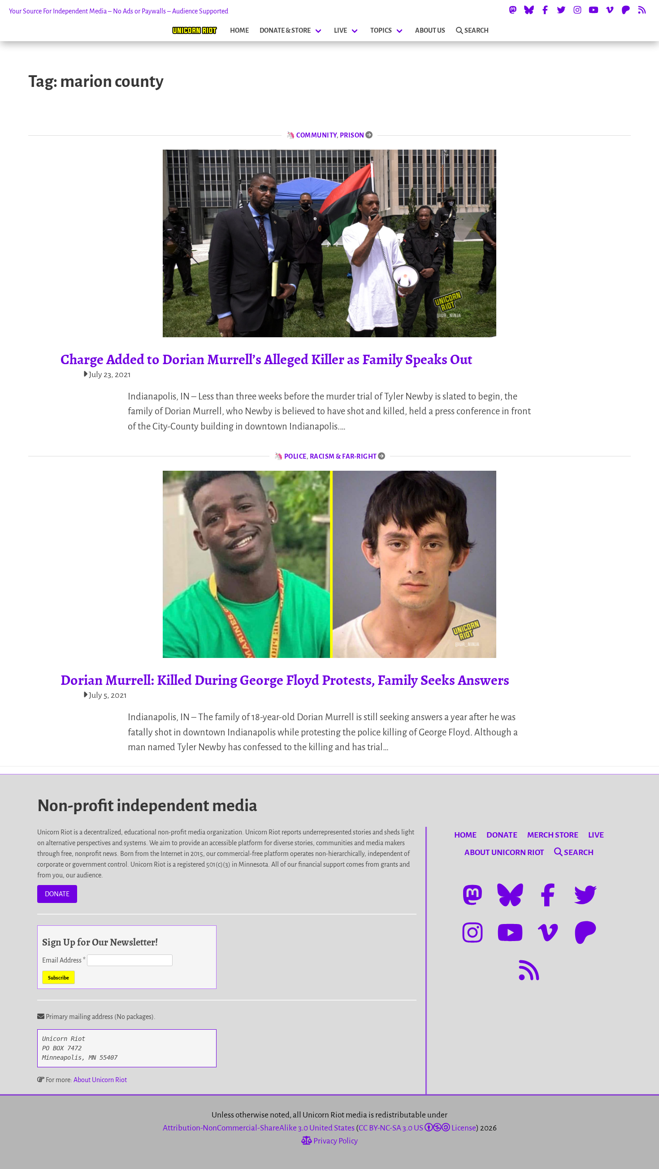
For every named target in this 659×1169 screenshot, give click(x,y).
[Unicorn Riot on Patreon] (626, 10)
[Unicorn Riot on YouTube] (593, 10)
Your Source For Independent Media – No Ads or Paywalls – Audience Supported (118, 11)
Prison (352, 135)
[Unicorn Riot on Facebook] (545, 10)
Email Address (64, 960)
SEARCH (476, 30)
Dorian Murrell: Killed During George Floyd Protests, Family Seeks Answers (285, 680)
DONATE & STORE (285, 30)
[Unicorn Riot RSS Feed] (642, 10)
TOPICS (381, 30)
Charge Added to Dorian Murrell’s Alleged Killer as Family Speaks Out (267, 359)
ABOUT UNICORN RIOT (504, 852)
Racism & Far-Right (343, 456)
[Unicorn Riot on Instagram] (577, 10)
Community (316, 135)
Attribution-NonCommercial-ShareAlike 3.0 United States (259, 1128)
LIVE (340, 30)
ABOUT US (430, 30)
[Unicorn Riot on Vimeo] (610, 10)
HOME (239, 30)
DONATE (57, 894)
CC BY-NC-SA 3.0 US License (417, 1128)
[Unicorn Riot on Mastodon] (513, 10)
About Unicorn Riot (100, 1079)
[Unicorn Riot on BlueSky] (529, 10)
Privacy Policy (335, 1141)
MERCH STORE (552, 835)
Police (295, 456)
